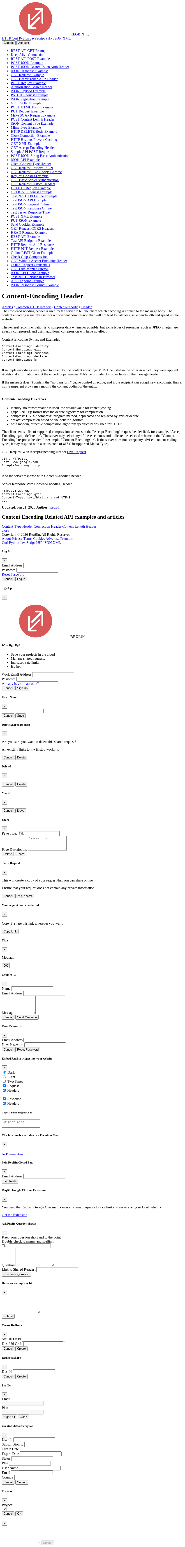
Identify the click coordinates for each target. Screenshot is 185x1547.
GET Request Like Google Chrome (36, 172)
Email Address (12, 565)
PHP (49, 38)
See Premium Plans (12, 1154)
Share (20, 854)
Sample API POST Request (30, 152)
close (5, 530)
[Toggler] (87, 35)
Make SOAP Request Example (33, 115)
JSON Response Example (29, 71)
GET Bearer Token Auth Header (34, 79)
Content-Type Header (17, 526)
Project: (7, 1505)
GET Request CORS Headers (32, 228)
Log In (21, 579)
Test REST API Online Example (34, 196)
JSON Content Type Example (32, 123)
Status (6, 1458)
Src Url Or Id (11, 1339)
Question (8, 1265)
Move (20, 810)
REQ (76, 34)
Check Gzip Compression (29, 257)
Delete (21, 757)
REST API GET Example (29, 51)
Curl (15, 38)
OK (6, 965)
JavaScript (37, 38)
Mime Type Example (26, 127)
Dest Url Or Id (12, 1344)
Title (5, 1245)
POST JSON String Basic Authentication (40, 156)
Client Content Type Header (31, 164)
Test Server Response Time (30, 212)
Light (11, 1077)
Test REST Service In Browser (33, 277)
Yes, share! (24, 896)
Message (8, 1013)
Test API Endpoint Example (31, 240)
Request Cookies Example (30, 176)
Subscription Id (12, 1444)
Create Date (10, 1449)
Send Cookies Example (27, 224)
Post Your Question (16, 1274)
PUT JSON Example (26, 220)
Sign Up (22, 688)
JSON (57, 38)
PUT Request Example (27, 111)
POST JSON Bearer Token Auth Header (40, 67)
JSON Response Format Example (35, 285)
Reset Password (13, 574)
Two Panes (15, 1081)
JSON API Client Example (30, 273)
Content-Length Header (79, 526)
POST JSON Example (27, 63)
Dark (11, 1072)
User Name (10, 1468)
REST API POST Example (30, 59)
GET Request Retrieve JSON (32, 168)
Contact (9, 42)
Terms (27, 538)
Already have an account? (20, 683)
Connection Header (47, 526)
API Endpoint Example (27, 281)
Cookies (39, 538)
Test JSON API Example (28, 200)
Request (13, 1086)
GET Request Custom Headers (33, 184)
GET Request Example (27, 75)
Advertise (52, 538)
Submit (8, 1316)
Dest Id (7, 1371)
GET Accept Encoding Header (33, 148)
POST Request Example (28, 83)
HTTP (6, 38)
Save (20, 715)
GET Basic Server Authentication (35, 180)
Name (6, 988)
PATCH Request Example (29, 95)
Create (21, 1348)
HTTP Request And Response (32, 245)
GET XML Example (25, 143)
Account (23, 42)
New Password (12, 1045)
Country (8, 1477)
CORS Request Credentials (30, 265)
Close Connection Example (30, 135)
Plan (5, 1408)
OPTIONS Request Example (31, 192)
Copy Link (10, 931)
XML (67, 38)
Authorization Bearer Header (31, 87)
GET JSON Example (26, 103)
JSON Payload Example (28, 91)
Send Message (27, 1017)
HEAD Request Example (29, 232)
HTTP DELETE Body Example (34, 131)
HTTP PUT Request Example (32, 249)
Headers (13, 1090)
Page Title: (9, 833)
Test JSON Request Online (30, 204)
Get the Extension (14, 1215)
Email (6, 1399)
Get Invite (10, 1181)
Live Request (76, 452)
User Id (7, 1439)
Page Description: (14, 849)
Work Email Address (16, 674)
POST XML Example (26, 216)
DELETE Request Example (31, 188)
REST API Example (25, 236)
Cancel (8, 579)
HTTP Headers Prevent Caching (34, 139)
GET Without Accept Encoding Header (39, 261)
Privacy (17, 538)
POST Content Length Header (32, 119)
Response (14, 1099)
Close (23, 1417)
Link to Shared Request (18, 1269)
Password (9, 570)
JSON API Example (25, 160)
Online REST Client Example (32, 253)
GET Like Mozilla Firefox (30, 269)
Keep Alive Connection (27, 55)
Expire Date (10, 1454)
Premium (66, 538)
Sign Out (9, 1417)
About (6, 538)
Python (24, 38)
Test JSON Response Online (31, 208)
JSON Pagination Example (30, 99)
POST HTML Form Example (32, 107)
